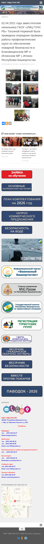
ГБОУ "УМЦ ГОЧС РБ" (10, 3)
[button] (22, 250)
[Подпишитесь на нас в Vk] (18, 538)
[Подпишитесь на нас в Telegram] (25, 538)
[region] (22, 250)
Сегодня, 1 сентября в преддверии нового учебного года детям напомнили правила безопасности (29, 153)
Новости (5, 17)
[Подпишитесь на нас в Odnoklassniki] (22, 538)
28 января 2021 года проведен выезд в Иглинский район (8, 151)
